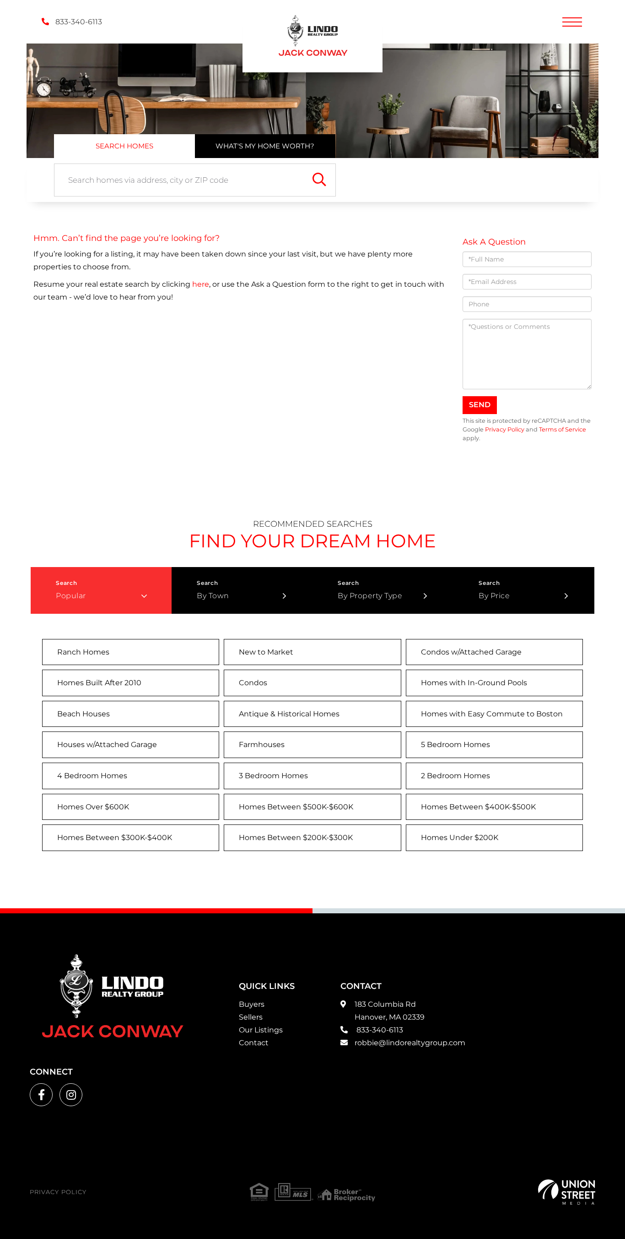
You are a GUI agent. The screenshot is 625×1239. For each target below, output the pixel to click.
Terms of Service (562, 429)
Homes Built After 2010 (99, 682)
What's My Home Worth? (265, 146)
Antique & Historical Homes (289, 714)
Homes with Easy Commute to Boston (492, 714)
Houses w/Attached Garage (107, 744)
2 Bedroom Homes (455, 775)
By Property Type (370, 595)
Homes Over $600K (93, 806)
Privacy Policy (504, 429)
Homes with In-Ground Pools (474, 682)
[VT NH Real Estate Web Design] (566, 1191)
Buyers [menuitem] (251, 1004)
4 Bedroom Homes (92, 775)
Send (479, 404)
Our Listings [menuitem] (261, 1030)
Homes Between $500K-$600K (296, 806)
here (200, 284)
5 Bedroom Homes (455, 744)
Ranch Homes (83, 652)
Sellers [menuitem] (251, 1017)
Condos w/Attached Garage (471, 652)
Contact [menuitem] (254, 1042)
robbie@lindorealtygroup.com (410, 1042)
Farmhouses (262, 744)
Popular (71, 595)
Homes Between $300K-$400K (114, 837)
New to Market (266, 652)
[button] (319, 180)
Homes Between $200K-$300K (296, 837)
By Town (213, 595)
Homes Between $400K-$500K (478, 806)
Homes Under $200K (459, 837)
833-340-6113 (78, 21)
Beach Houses (83, 714)
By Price (494, 595)
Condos (253, 682)
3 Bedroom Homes (273, 775)
